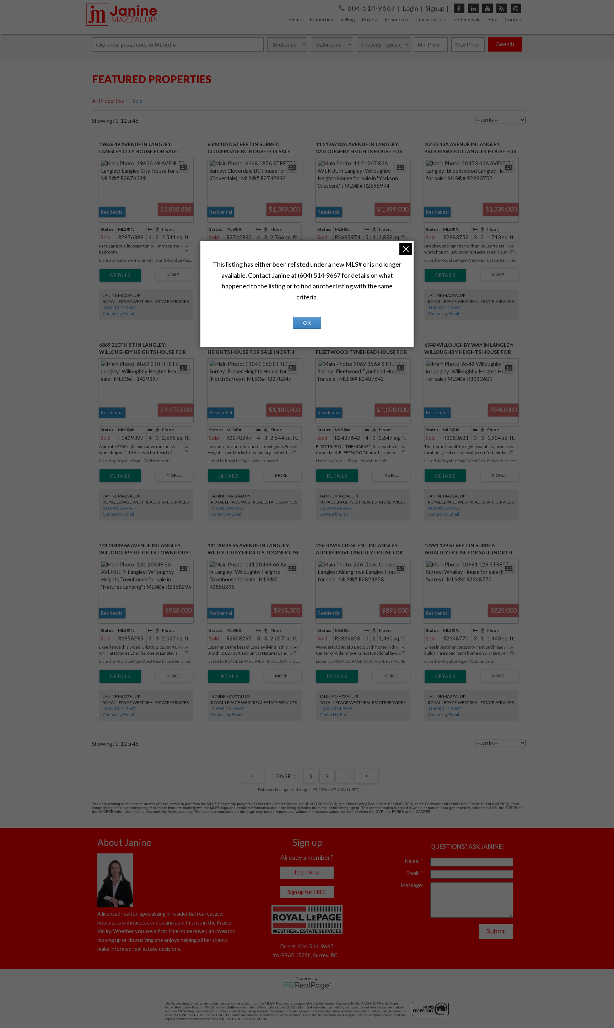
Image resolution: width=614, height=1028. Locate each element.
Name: (413, 861)
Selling (347, 19)
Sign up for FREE (306, 892)
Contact (514, 19)
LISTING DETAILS (120, 275)
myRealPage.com (307, 986)
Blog (492, 19)
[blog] (501, 8)
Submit (496, 931)
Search (505, 44)
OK (307, 323)
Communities (430, 19)
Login (410, 8)
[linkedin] (473, 8)
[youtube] (487, 8)
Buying (369, 19)
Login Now (307, 872)
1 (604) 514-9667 (119, 307)
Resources (396, 19)
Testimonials (466, 19)
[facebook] (459, 8)
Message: (411, 885)
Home (295, 19)
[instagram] (516, 8)
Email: (413, 873)
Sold (137, 101)
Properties (321, 19)
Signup (435, 8)
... (342, 776)
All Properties (108, 101)
